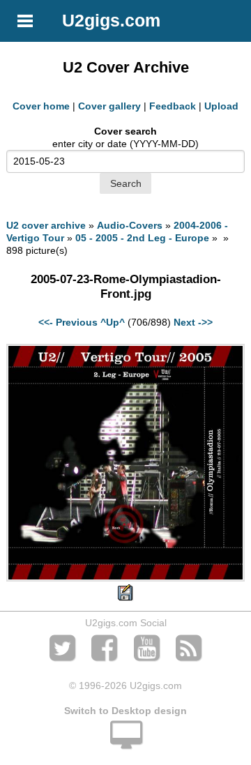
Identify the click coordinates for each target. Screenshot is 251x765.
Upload (221, 106)
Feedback (172, 106)
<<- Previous (68, 322)
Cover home (41, 106)
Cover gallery (109, 106)
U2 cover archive (46, 225)
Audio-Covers (129, 225)
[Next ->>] (125, 578)
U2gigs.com (111, 20)
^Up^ (112, 322)
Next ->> (193, 322)
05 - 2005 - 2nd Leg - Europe (142, 237)
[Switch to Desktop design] (125, 742)
